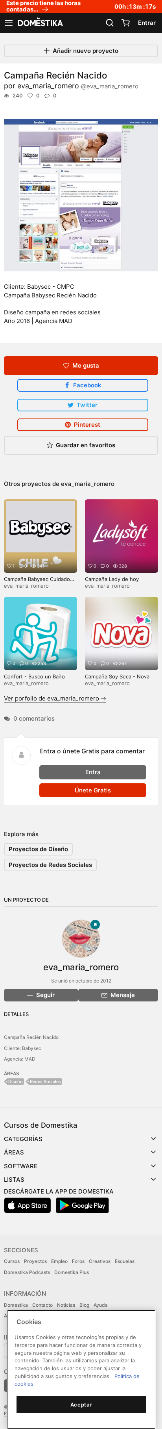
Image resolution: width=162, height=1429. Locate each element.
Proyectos (35, 1261)
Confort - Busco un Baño (34, 676)
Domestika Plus (71, 1272)
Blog (84, 1305)
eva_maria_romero (77, 86)
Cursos (12, 1261)
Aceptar (81, 1404)
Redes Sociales (45, 1081)
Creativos (99, 1261)
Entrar (147, 22)
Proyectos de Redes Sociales (50, 865)
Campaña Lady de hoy (112, 579)
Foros (78, 1261)
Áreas (14, 1152)
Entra (93, 772)
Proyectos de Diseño (38, 849)
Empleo (59, 1261)
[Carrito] (125, 23)
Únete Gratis (93, 790)
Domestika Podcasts (27, 1272)
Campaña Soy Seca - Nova (117, 676)
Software (20, 1166)
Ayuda (101, 1305)
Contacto (42, 1305)
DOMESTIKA (40, 23)
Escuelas (124, 1261)
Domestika (16, 1305)
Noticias (66, 1305)
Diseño (15, 1081)
